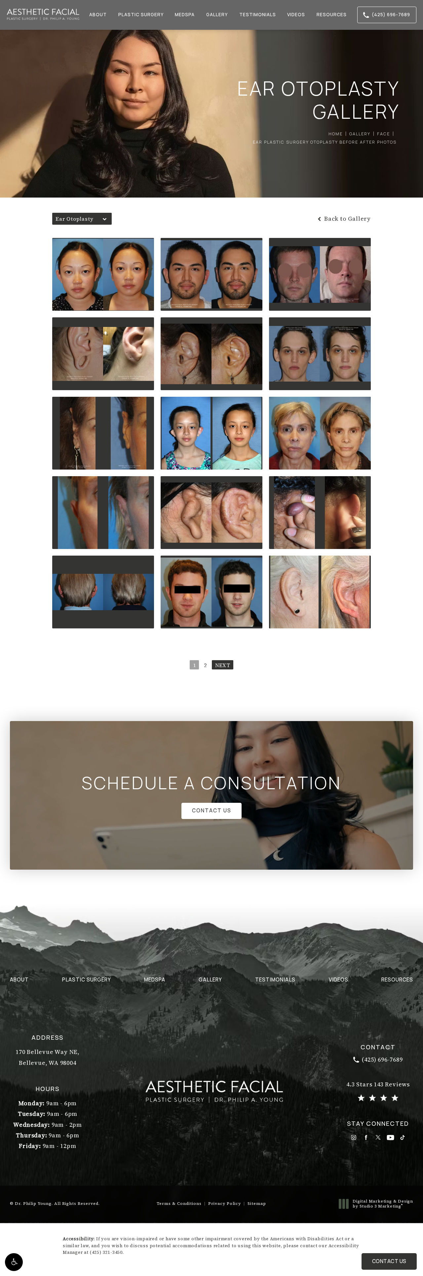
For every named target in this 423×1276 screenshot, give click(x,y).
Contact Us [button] (389, 1261)
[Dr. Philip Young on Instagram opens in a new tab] (353, 1137)
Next (222, 665)
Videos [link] (296, 15)
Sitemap (257, 1203)
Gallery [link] (217, 15)
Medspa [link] (185, 15)
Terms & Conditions (179, 1203)
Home (335, 134)
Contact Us (211, 810)
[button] (14, 1262)
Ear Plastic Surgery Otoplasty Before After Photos (325, 142)
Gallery (359, 134)
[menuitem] (98, 15)
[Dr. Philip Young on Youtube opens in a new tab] (390, 1137)
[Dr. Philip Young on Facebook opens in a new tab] (366, 1137)
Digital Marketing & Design (382, 1204)
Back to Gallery (347, 219)
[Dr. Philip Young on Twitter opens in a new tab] (378, 1137)
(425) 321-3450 (106, 1252)
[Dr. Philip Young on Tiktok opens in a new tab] (402, 1137)
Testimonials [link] (257, 15)
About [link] (98, 15)
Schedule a (211, 783)
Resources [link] (332, 15)
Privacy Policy (224, 1203)
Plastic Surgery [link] (141, 15)
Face (383, 134)
